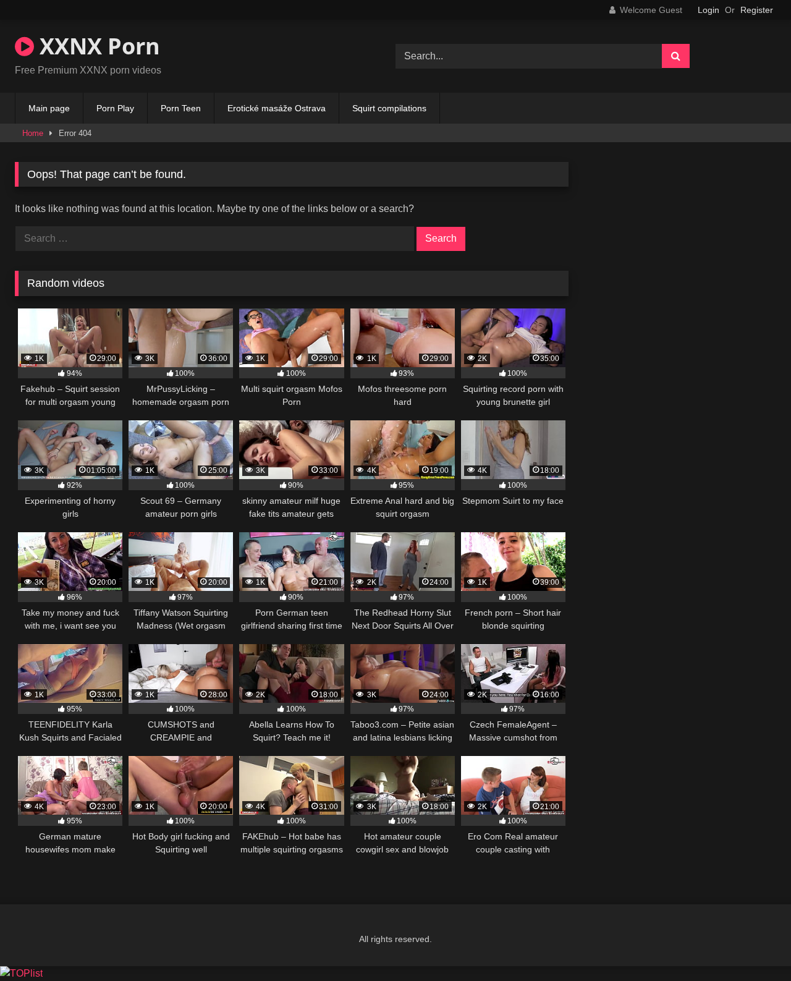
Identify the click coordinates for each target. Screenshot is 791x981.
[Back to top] (752, 944)
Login (708, 10)
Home (32, 133)
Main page (49, 108)
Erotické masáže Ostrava (276, 108)
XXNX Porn (97, 46)
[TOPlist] (21, 973)
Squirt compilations (389, 108)
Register (756, 10)
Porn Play (115, 108)
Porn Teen (181, 108)
